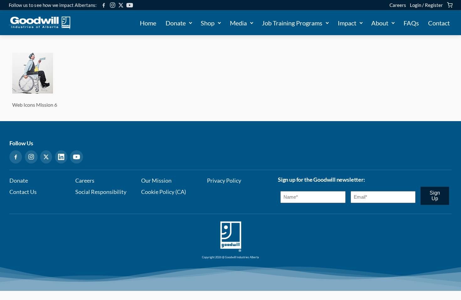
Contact (439, 23)
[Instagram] (112, 5)
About (379, 23)
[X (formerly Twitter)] (121, 5)
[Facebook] (104, 5)
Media (238, 23)
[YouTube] (129, 5)
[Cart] (450, 5)
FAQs (411, 23)
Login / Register (426, 5)
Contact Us (23, 192)
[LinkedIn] (61, 156)
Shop (208, 23)
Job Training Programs (292, 23)
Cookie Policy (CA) (163, 192)
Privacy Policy (224, 180)
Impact (347, 23)
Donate (176, 23)
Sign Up (435, 195)
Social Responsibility (100, 192)
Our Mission (156, 180)
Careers (397, 5)
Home (148, 23)
